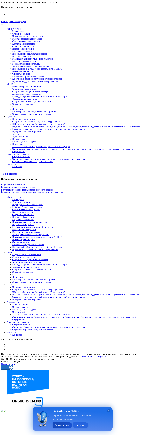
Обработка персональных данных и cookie (32, 161)
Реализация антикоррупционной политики (32, 59)
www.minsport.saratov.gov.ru (93, 356)
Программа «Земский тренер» (26, 131)
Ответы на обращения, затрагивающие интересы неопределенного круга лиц (49, 159)
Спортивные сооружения (24, 89)
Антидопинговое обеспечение (26, 94)
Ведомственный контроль (13, 185)
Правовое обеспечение (23, 49)
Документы (17, 109)
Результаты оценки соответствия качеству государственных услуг (32, 192)
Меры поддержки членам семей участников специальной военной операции (48, 129)
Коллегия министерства (23, 44)
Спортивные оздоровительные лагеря (30, 91)
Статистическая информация (26, 41)
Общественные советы (23, 46)
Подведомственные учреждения (27, 36)
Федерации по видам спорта (25, 99)
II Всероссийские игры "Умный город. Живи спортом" (38, 124)
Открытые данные (21, 74)
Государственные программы (26, 64)
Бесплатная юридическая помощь (28, 76)
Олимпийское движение (24, 104)
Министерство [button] (14, 29)
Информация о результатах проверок (29, 54)
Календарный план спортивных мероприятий (34, 111)
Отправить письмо (21, 156)
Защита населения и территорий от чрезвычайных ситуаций (41, 146)
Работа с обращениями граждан (27, 39)
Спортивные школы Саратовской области (32, 101)
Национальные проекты (23, 119)
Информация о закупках (23, 71)
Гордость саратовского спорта (26, 86)
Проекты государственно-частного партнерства (35, 81)
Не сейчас (81, 425)
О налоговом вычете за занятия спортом (31, 114)
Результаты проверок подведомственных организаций (27, 190)
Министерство (10, 174)
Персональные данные (23, 56)
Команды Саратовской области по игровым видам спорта (39, 96)
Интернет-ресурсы (21, 139)
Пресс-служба (19, 144)
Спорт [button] (10, 84)
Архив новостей (20, 136)
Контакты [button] (11, 164)
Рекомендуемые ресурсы (24, 141)
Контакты (17, 166)
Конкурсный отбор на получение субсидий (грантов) (37, 79)
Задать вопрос (62, 425)
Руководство (18, 31)
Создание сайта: (8, 364)
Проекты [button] (11, 116)
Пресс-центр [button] (13, 134)
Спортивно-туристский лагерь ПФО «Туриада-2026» (37, 121)
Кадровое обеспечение (23, 51)
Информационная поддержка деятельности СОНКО (37, 69)
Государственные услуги (24, 61)
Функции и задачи (21, 34)
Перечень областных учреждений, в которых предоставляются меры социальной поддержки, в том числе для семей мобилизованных (76, 126)
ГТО (14, 106)
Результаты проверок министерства (18, 187)
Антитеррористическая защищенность (30, 66)
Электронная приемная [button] (18, 154)
